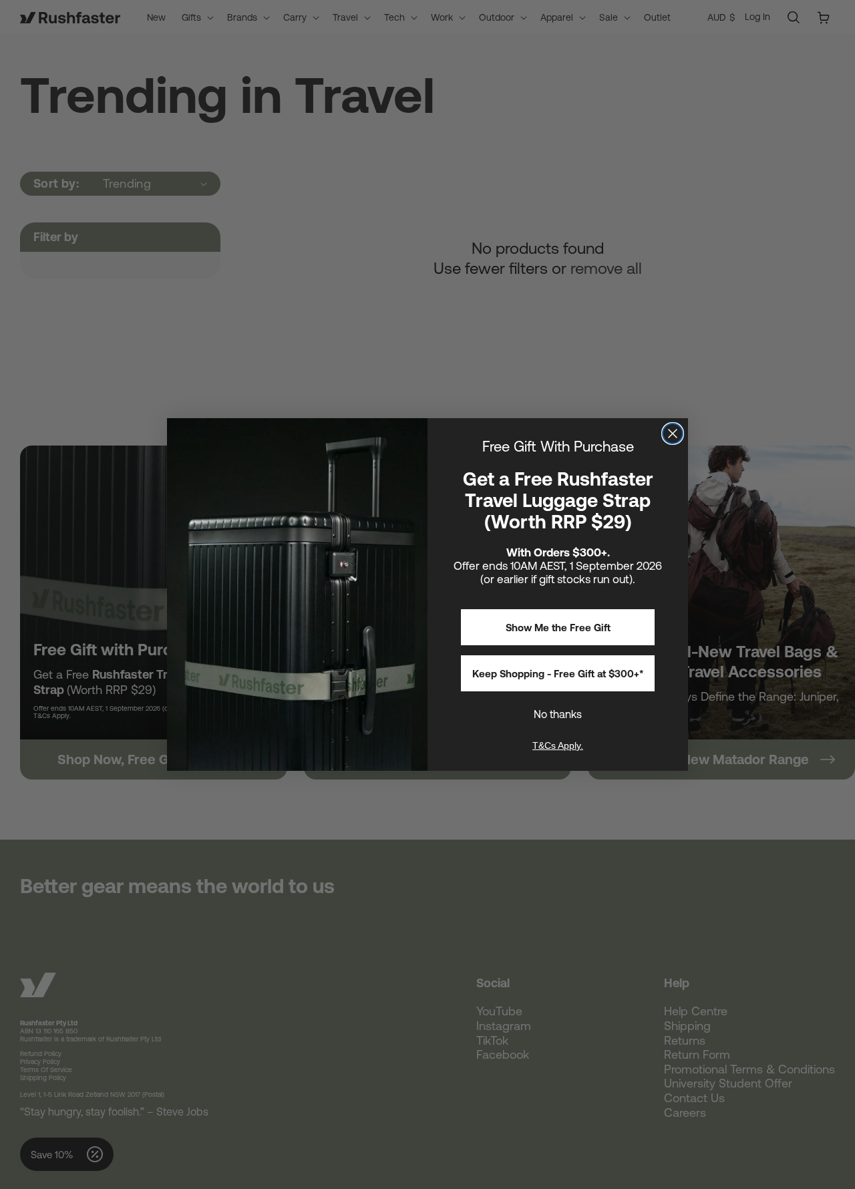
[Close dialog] (673, 433)
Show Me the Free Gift (558, 627)
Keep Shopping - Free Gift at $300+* (558, 673)
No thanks (558, 714)
